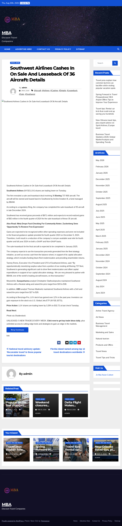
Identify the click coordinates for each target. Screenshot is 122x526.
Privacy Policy (63, 49)
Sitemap (80, 49)
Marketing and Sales (105, 332)
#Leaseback (72, 91)
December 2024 (103, 255)
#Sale (21, 94)
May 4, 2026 (102, 454)
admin (24, 88)
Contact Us (43, 49)
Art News (100, 317)
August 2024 (101, 280)
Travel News (15, 62)
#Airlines (45, 91)
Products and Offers (104, 345)
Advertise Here (23, 49)
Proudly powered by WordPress (13, 521)
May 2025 (100, 223)
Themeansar (45, 521)
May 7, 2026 (13, 454)
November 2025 (103, 186)
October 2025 (101, 192)
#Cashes (54, 91)
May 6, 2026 (43, 454)
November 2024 (103, 261)
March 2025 (101, 236)
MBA (6, 32)
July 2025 (100, 211)
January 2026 (102, 173)
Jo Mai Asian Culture (104, 375)
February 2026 (102, 167)
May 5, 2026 (72, 454)
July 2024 (100, 287)
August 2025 (101, 204)
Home (7, 49)
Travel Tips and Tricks (105, 358)
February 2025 (102, 242)
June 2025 (100, 217)
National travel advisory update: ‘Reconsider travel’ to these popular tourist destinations (24, 352)
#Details (62, 91)
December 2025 (103, 179)
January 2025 (102, 249)
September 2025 (103, 198)
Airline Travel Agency (105, 311)
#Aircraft (37, 91)
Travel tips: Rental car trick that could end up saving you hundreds (105, 111)
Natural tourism (102, 339)
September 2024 (103, 274)
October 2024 (101, 268)
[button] (118, 49)
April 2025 (100, 230)
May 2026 (100, 160)
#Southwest (30, 94)
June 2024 (100, 293)
